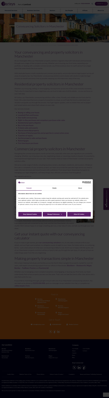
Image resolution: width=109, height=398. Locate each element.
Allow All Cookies (79, 214)
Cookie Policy (27, 208)
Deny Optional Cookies (30, 214)
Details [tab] (54, 188)
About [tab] (80, 188)
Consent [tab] (29, 188)
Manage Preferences (53, 214)
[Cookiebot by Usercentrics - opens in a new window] (83, 182)
